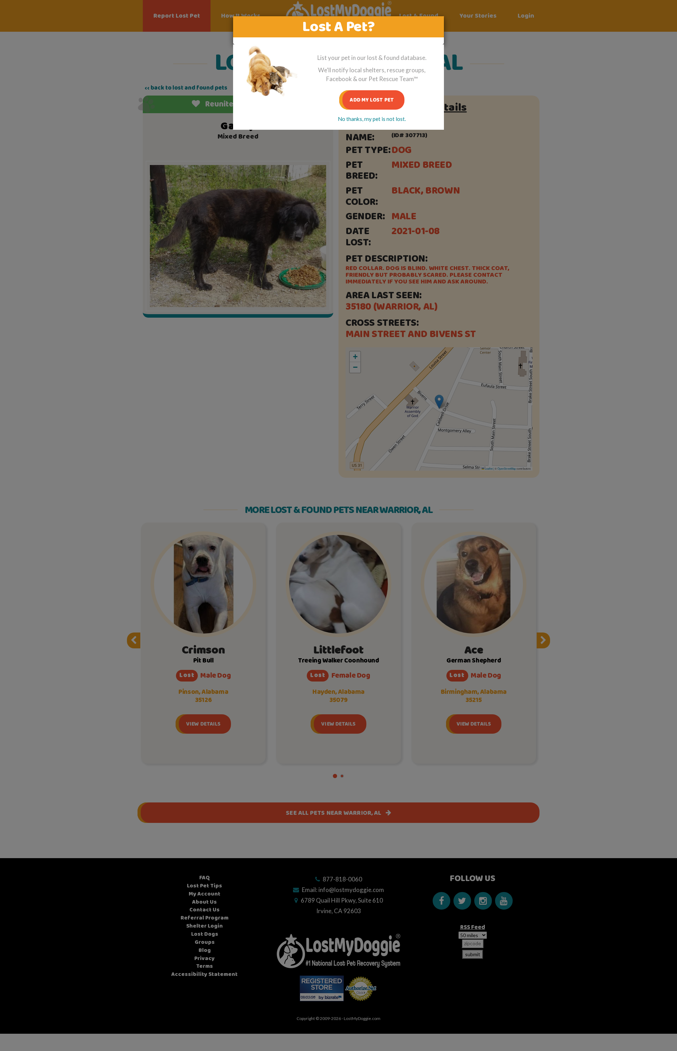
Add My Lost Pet (372, 100)
